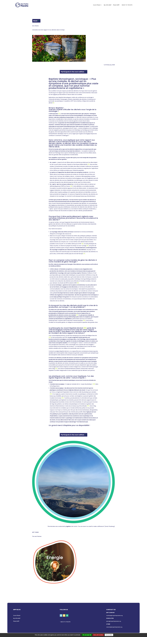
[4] (71, 186)
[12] (50, 337)
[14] (94, 384)
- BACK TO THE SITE (126, 5)
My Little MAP (107, 5)
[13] (56, 368)
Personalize (109, 635)
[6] (87, 245)
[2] (59, 113)
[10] (84, 320)
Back (35, 21)
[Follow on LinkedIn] (64, 615)
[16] (63, 398)
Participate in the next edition (72, 72)
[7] (84, 253)
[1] (53, 103)
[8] (78, 283)
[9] (77, 315)
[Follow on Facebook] (61, 615)
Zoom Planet (97, 5)
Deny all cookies (98, 635)
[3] (89, 164)
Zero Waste (35, 26)
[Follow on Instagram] (67, 615)
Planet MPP (116, 5)
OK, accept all (87, 635)
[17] (88, 406)
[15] (51, 394)
